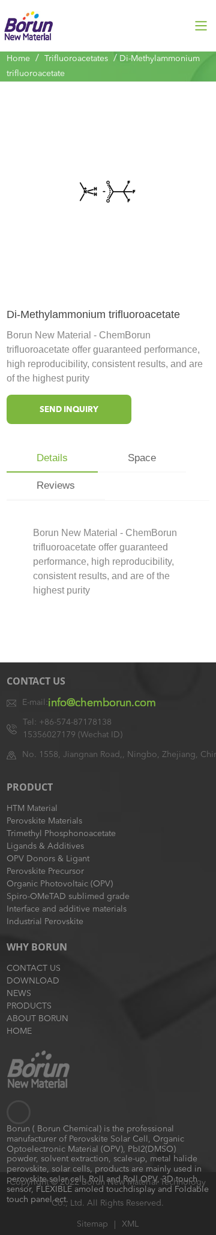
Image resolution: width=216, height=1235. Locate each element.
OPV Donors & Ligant (48, 859)
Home (18, 59)
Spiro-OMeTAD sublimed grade (68, 896)
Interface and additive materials (67, 909)
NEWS (19, 993)
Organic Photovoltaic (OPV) (60, 884)
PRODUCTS (29, 1006)
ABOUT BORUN (37, 1019)
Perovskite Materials (44, 821)
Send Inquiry (69, 410)
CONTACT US (34, 968)
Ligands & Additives (45, 846)
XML (130, 1224)
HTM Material (32, 808)
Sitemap (92, 1224)
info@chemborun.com (102, 703)
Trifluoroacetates (76, 59)
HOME (19, 1031)
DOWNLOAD (33, 981)
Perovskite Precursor (45, 871)
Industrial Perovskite (45, 922)
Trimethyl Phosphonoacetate (61, 834)
